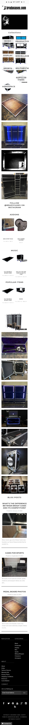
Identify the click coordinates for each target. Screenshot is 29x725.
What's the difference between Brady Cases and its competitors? (14, 505)
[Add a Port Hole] (8, 230)
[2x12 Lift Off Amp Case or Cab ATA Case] (21, 262)
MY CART (18, 2)
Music (16, 643)
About (3, 666)
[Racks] (21, 294)
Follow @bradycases (12, 204)
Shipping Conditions (7, 676)
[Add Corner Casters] (21, 230)
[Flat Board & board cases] (8, 263)
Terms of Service (6, 670)
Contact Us (7, 723)
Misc (16, 649)
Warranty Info (5, 672)
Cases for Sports (14, 553)
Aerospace (18, 658)
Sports (16, 652)
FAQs (3, 668)
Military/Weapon (19, 654)
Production (18, 645)
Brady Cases (16, 714)
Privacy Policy (5, 674)
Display (17, 647)
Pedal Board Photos (14, 592)
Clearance (18, 656)
